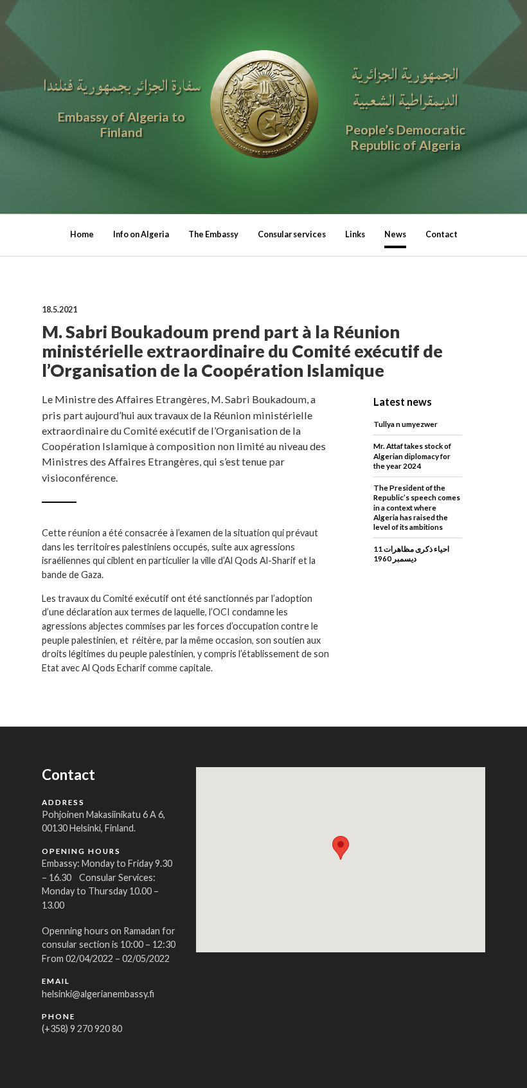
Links (355, 234)
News (395, 234)
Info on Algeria (141, 234)
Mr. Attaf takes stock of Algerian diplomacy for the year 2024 (412, 455)
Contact (441, 234)
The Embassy (213, 234)
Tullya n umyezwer (405, 423)
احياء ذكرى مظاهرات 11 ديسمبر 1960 (411, 553)
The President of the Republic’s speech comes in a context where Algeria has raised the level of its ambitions (416, 507)
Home (82, 234)
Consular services (292, 234)
